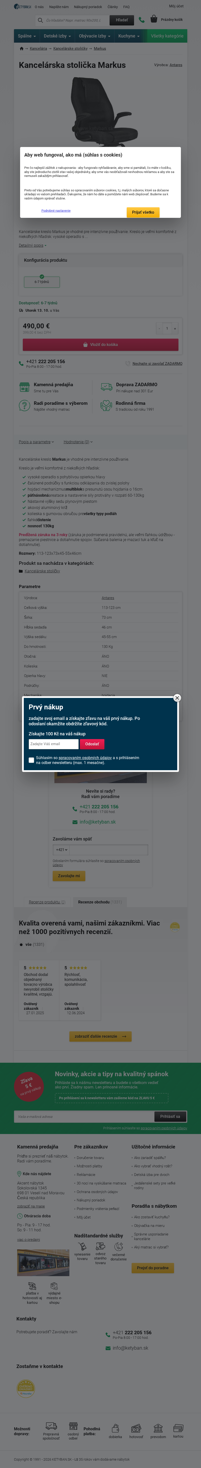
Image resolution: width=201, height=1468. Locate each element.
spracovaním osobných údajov (85, 757)
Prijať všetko (143, 212)
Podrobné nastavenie (56, 210)
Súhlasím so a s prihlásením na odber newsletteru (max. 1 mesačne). (87, 760)
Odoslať (92, 744)
